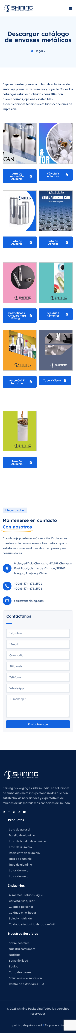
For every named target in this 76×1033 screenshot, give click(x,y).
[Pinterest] (14, 812)
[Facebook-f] (9, 812)
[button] (70, 8)
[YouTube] (24, 812)
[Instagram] (19, 812)
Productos (16, 820)
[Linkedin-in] (4, 812)
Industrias (16, 885)
